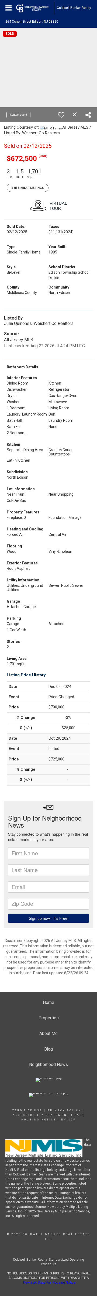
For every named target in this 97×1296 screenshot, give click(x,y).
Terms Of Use (27, 1110)
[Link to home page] (35, 8)
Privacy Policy (64, 1110)
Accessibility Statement (41, 1115)
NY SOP (68, 1119)
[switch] (61, 115)
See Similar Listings (27, 188)
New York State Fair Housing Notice (49, 1282)
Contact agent (18, 114)
